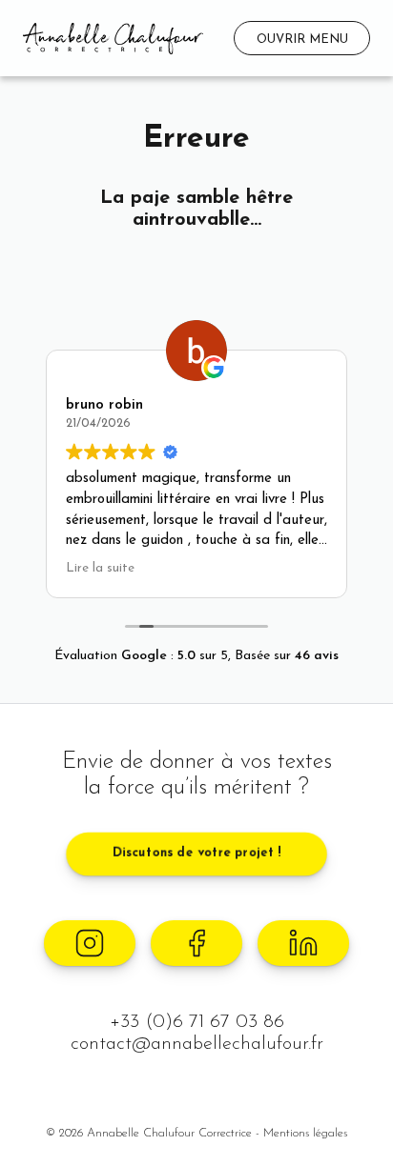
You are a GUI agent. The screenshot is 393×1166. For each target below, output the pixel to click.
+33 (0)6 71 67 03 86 (197, 1022)
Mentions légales (305, 1133)
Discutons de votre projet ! (197, 853)
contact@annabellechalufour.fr (197, 1044)
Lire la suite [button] (100, 568)
